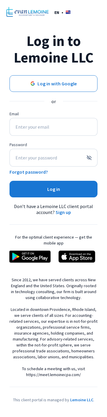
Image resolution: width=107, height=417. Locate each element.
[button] (62, 12)
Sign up (63, 212)
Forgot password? (29, 172)
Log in (53, 189)
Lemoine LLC (81, 399)
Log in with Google (57, 84)
